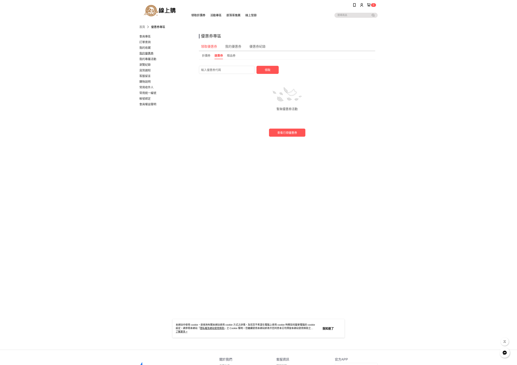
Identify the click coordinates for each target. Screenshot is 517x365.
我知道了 (328, 328)
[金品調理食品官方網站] (161, 10)
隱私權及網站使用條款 (212, 328)
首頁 (142, 26)
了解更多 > (181, 331)
